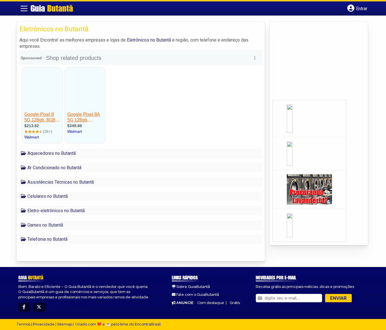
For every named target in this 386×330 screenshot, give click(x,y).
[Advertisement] (314, 62)
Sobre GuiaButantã (193, 287)
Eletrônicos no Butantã (149, 40)
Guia (52, 8)
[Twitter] (38, 307)
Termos (23, 324)
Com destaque (210, 303)
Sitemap (64, 324)
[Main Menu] (24, 8)
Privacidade (44, 324)
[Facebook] (24, 307)
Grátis (235, 303)
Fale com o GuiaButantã (197, 294)
